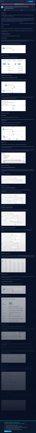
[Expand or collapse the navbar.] (1, 1)
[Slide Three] (18, 4)
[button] (34, 1)
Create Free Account (8, 431)
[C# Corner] (3, 1)
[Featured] (32, 7)
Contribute (30, 1)
